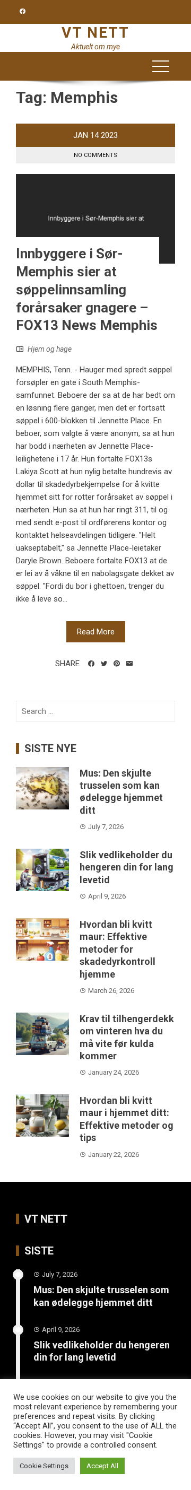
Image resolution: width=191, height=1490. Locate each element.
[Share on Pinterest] (116, 663)
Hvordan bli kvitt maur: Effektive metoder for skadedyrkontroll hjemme (117, 949)
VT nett (95, 32)
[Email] (129, 663)
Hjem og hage (50, 349)
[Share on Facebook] (91, 663)
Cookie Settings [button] (44, 1466)
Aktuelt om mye (95, 46)
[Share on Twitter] (104, 663)
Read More (96, 632)
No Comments (95, 155)
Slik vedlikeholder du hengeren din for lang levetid (126, 867)
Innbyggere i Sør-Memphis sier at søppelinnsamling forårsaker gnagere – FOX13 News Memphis (87, 289)
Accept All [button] (102, 1466)
